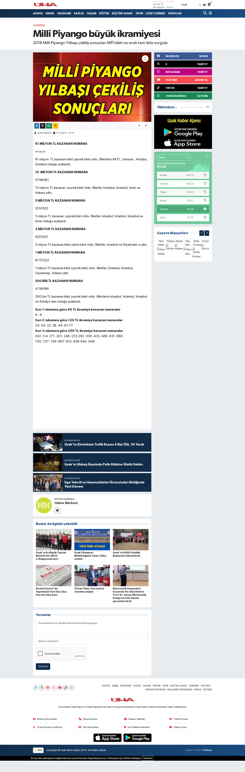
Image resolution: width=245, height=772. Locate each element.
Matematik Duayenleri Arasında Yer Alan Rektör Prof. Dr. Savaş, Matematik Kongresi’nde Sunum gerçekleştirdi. (129, 595)
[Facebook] (35, 687)
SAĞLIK (79, 13)
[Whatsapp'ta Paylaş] (49, 126)
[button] (201, 233)
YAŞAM (91, 13)
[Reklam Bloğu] (183, 131)
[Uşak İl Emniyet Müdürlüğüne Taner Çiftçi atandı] (92, 539)
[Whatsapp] (71, 687)
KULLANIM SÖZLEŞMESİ (180, 689)
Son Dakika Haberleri (139, 727)
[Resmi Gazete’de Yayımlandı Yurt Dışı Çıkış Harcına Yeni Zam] (54, 575)
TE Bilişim (207, 750)
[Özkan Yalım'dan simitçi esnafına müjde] (92, 575)
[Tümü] (207, 107)
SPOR (139, 13)
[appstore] (108, 737)
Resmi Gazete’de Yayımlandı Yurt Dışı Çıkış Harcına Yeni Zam (51, 591)
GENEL (50, 13)
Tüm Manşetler (90, 727)
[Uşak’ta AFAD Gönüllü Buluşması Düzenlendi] (130, 539)
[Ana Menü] (210, 13)
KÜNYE (198, 689)
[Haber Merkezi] (44, 505)
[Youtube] (59, 687)
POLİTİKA (206, 686)
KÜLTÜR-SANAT (122, 13)
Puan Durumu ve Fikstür (49, 727)
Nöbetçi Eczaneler (47, 719)
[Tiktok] (65, 687)
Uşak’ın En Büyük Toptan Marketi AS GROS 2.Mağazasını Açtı (51, 555)
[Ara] (205, 13)
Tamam (147, 758)
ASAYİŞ (38, 13)
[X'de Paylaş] (43, 126)
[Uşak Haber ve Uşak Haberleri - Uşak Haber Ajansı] (45, 4)
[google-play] (137, 737)
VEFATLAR (175, 13)
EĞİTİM (104, 13)
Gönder (43, 666)
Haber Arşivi (180, 727)
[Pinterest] (47, 687)
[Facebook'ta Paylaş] (36, 126)
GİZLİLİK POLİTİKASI (155, 689)
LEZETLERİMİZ (155, 13)
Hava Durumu (90, 719)
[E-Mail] (57, 510)
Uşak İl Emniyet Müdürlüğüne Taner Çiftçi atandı (90, 555)
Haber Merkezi (44, 133)
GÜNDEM (39, 25)
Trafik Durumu (180, 719)
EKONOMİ (64, 13)
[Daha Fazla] (55, 126)
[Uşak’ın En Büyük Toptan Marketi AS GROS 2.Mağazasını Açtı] (54, 539)
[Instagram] (53, 687)
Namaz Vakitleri (136, 719)
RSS (40, 750)
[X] (41, 687)
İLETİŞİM (207, 689)
